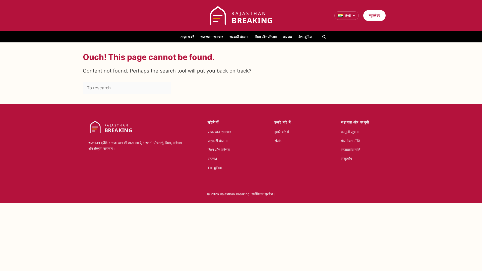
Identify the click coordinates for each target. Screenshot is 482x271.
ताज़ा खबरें (187, 37)
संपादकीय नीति (350, 149)
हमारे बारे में (281, 131)
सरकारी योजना (239, 37)
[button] (324, 36)
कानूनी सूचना (349, 131)
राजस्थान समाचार (211, 37)
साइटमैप (346, 158)
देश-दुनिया (305, 37)
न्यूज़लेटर (374, 15)
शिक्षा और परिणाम (266, 37)
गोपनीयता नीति (350, 141)
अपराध (287, 37)
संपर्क (277, 141)
